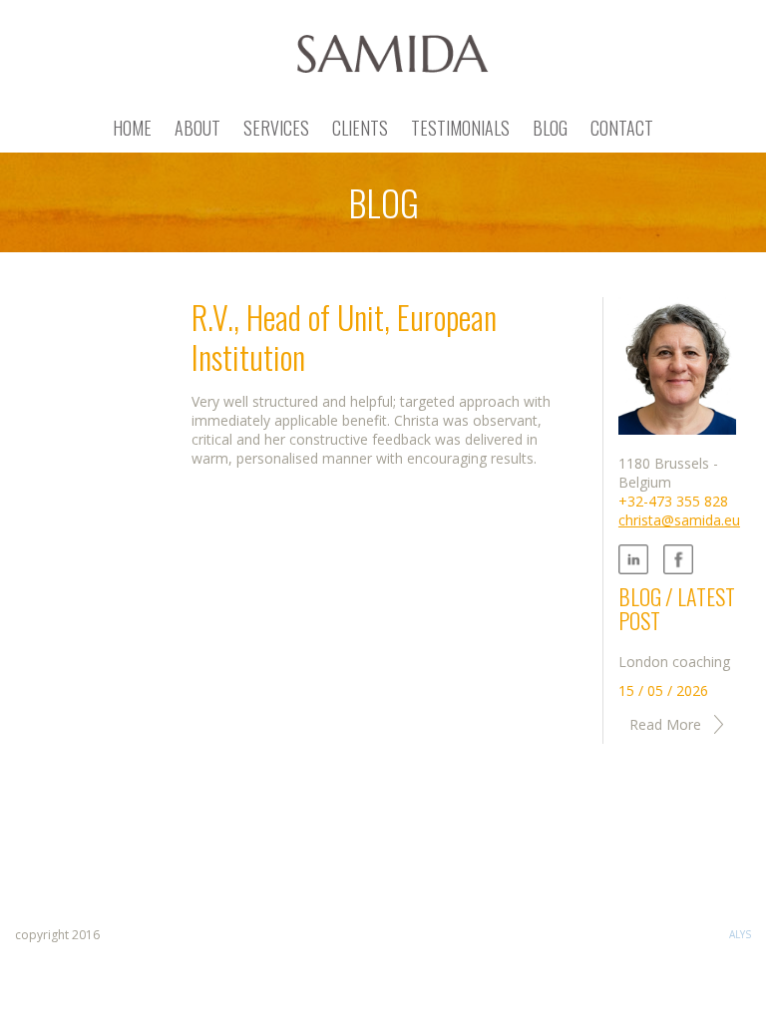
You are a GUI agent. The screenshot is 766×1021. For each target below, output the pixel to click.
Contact (621, 128)
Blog (550, 128)
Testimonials (460, 128)
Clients (360, 128)
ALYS (740, 934)
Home (132, 128)
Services (276, 128)
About (197, 128)
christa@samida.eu (679, 519)
